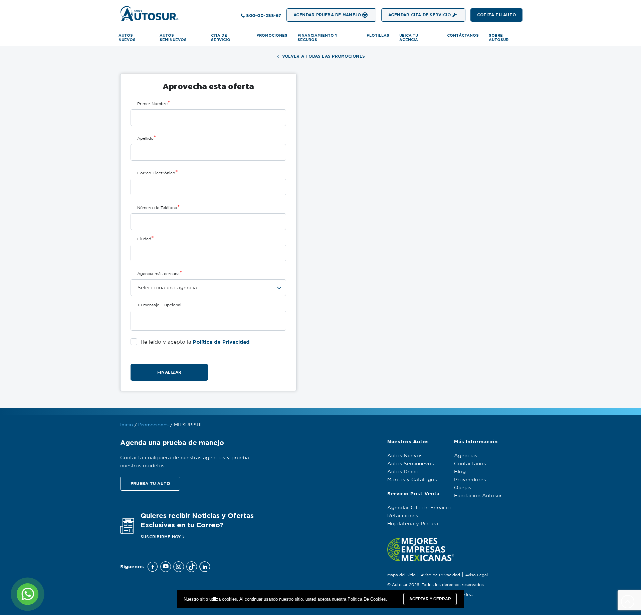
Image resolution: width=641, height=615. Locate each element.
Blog (460, 471)
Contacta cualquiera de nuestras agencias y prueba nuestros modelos (184, 461)
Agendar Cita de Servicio (419, 507)
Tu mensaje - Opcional (159, 305)
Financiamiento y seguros (317, 37)
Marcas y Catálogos (412, 479)
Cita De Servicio (220, 37)
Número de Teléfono (158, 207)
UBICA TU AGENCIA (408, 37)
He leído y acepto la (195, 342)
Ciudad (145, 239)
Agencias (465, 455)
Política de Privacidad (221, 342)
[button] (496, 15)
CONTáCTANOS (463, 35)
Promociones (271, 35)
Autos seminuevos (173, 37)
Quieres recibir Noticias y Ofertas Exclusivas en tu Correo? (197, 520)
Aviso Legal (476, 575)
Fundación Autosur (478, 495)
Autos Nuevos (127, 37)
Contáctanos (470, 463)
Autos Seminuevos (410, 463)
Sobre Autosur (498, 37)
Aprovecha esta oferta (208, 86)
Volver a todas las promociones (323, 56)
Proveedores (470, 479)
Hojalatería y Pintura (412, 523)
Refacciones (402, 515)
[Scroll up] (627, 601)
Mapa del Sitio (401, 575)
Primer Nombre (153, 103)
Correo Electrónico (157, 173)
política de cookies (367, 599)
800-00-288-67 (263, 15)
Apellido (146, 138)
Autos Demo (403, 471)
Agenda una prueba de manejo (172, 442)
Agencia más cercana (159, 273)
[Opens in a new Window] (152, 566)
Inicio (126, 425)
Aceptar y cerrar (430, 599)
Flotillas (378, 35)
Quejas (462, 487)
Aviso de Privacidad (440, 575)
